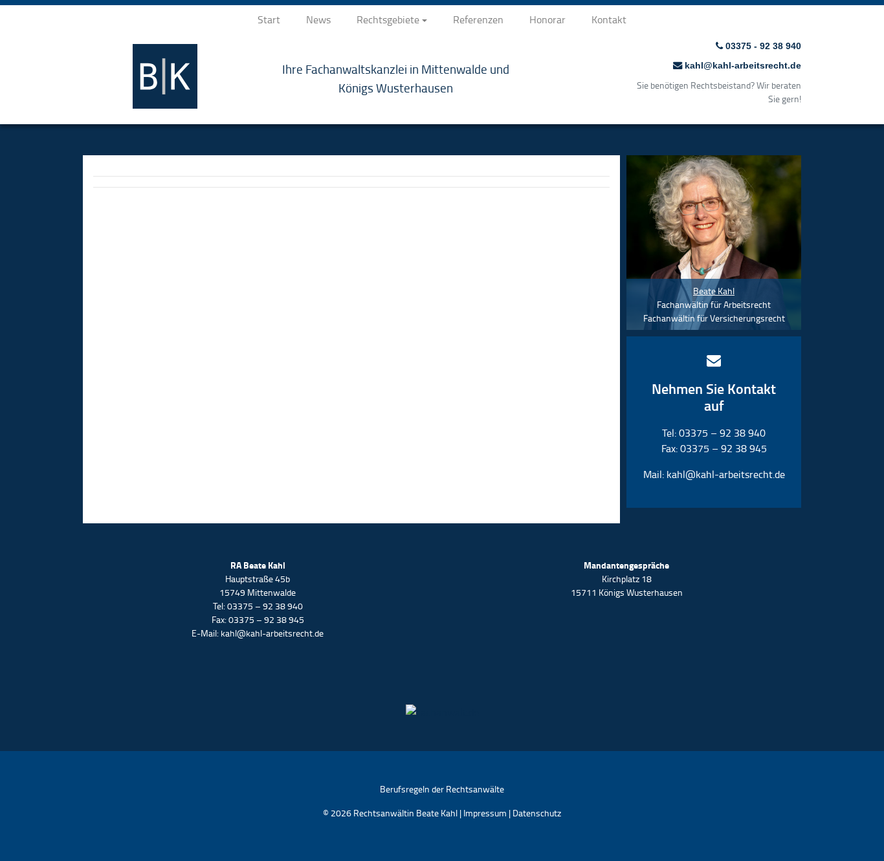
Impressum (485, 813)
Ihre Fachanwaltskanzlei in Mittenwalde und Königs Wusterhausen (395, 78)
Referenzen (478, 19)
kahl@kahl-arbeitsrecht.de (741, 65)
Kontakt (608, 19)
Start (269, 19)
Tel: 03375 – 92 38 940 (714, 433)
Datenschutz (537, 813)
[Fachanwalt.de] (442, 710)
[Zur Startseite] (165, 104)
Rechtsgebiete (388, 19)
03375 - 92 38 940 (762, 46)
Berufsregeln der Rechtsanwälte (442, 789)
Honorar (547, 19)
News (318, 19)
